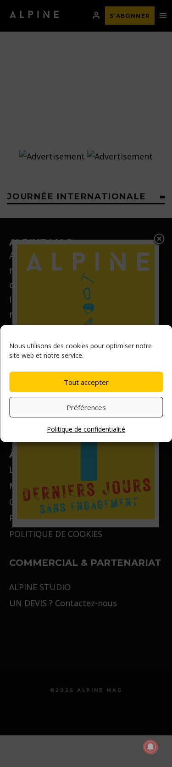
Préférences (86, 407)
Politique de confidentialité (86, 429)
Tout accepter (86, 382)
